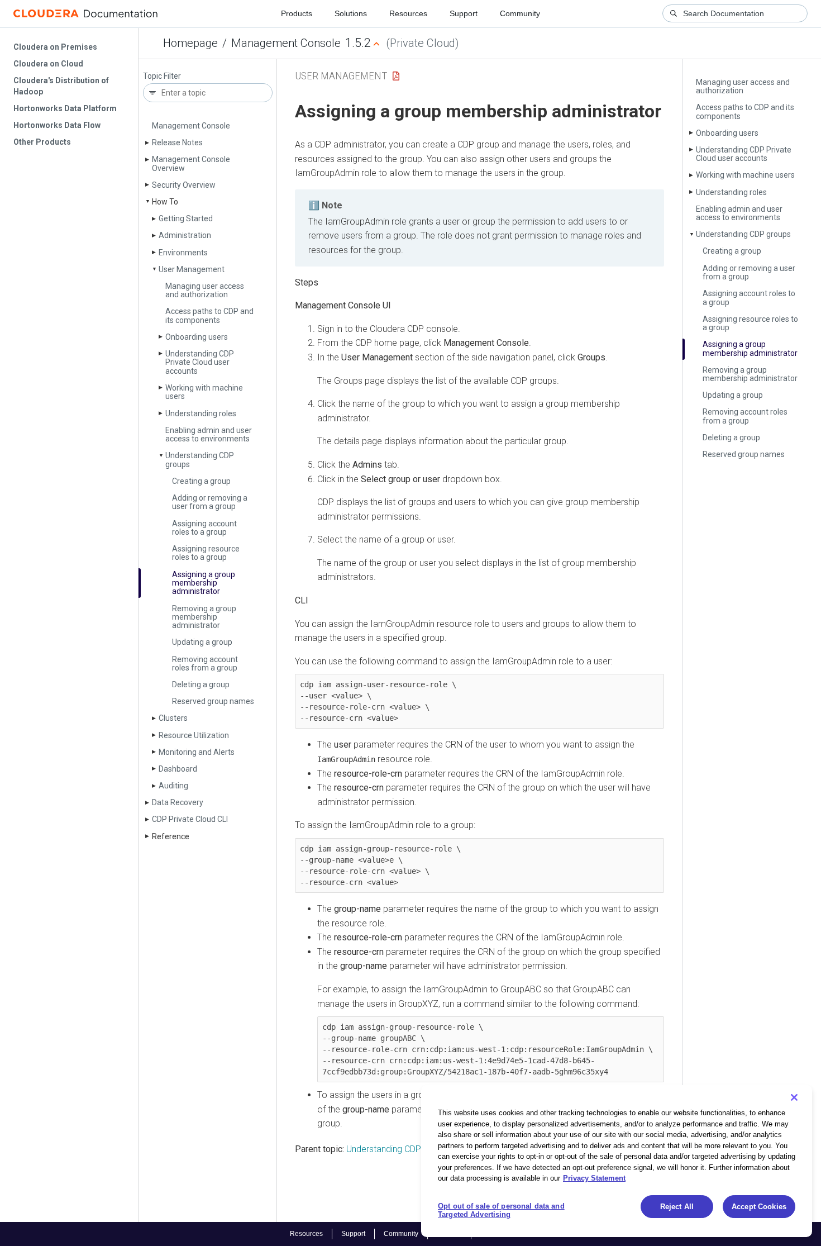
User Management (192, 269)
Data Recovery (177, 802)
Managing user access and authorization (204, 290)
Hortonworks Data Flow (57, 125)
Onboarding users (196, 336)
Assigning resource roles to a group (206, 553)
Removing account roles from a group (205, 663)
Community (520, 13)
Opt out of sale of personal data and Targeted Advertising (501, 1210)
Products (296, 13)
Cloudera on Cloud (48, 63)
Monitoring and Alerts (197, 752)
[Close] (794, 1097)
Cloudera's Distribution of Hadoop (61, 86)
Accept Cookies (759, 1206)
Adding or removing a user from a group (209, 502)
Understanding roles (200, 413)
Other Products (42, 141)
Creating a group (201, 481)
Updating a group (202, 642)
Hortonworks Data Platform (65, 108)
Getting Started (186, 218)
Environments (183, 252)
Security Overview (184, 184)
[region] (616, 1161)
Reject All (677, 1206)
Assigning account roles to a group (204, 527)
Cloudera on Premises (55, 46)
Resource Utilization (194, 735)
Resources (408, 13)
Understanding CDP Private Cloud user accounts (199, 362)
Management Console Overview (191, 163)
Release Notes (177, 142)
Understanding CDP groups (199, 459)
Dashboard (178, 768)
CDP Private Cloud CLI (190, 819)
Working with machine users (204, 392)
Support (464, 13)
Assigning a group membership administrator (203, 583)
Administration (185, 235)
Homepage (190, 43)
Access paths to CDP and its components (209, 315)
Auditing (173, 785)
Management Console (286, 43)
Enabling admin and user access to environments (208, 434)
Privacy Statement (594, 1178)
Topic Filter (162, 76)
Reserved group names (213, 701)
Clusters (173, 718)
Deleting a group (201, 684)
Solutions (351, 13)
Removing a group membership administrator (204, 617)
